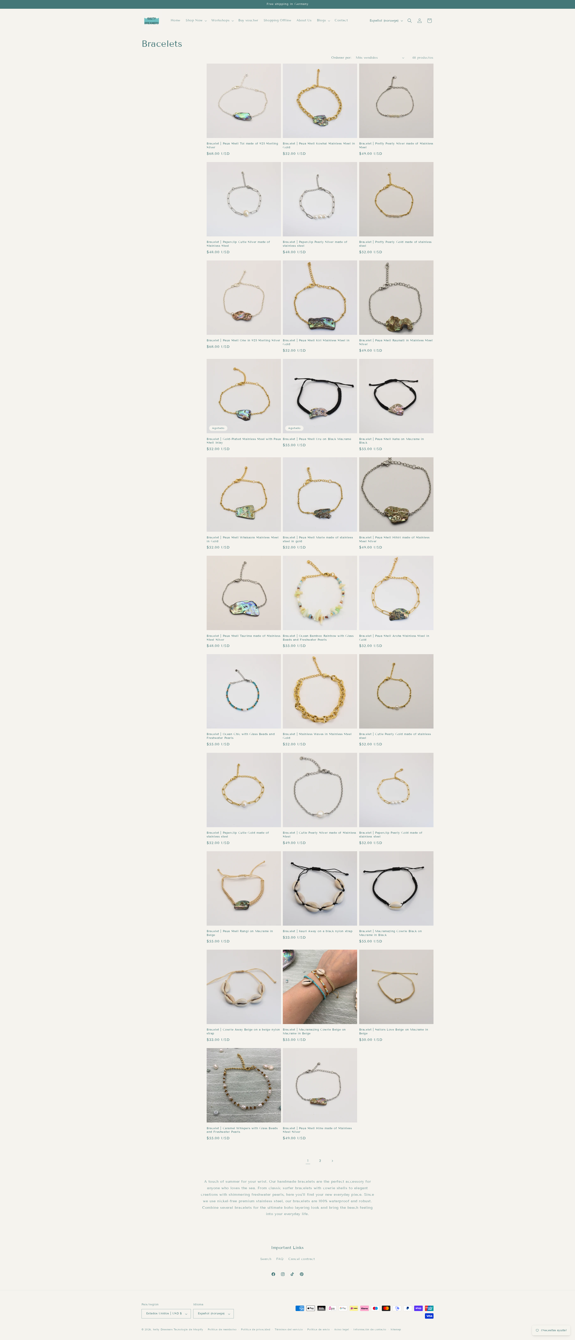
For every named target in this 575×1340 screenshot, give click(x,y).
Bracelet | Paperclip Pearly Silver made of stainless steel (315, 244)
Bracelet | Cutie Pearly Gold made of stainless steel (395, 736)
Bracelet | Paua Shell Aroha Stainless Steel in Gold (394, 638)
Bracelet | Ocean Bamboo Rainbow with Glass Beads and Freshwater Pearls (318, 638)
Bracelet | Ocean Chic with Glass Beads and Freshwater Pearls (241, 736)
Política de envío (318, 1329)
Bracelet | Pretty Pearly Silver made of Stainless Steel (396, 145)
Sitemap (396, 1329)
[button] (196, 20)
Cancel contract (301, 1259)
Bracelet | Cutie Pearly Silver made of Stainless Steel (319, 834)
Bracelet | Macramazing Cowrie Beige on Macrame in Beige (314, 1031)
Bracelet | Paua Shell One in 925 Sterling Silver (243, 340)
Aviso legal (341, 1329)
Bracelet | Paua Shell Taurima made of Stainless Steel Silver (243, 638)
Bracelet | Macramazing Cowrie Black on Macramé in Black (390, 933)
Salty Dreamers (163, 1329)
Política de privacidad (255, 1329)
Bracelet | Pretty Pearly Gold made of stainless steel (395, 244)
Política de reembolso (222, 1329)
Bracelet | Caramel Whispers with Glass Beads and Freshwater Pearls (242, 1130)
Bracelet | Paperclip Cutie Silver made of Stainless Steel (238, 244)
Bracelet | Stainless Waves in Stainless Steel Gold (317, 736)
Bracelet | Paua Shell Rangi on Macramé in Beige (240, 933)
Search (266, 1259)
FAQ (280, 1259)
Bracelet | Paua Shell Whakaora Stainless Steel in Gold (243, 539)
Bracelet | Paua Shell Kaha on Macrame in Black (391, 441)
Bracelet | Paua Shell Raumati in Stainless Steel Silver (396, 342)
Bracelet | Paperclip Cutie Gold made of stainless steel (238, 834)
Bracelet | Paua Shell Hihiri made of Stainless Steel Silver (394, 539)
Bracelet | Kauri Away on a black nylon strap (317, 931)
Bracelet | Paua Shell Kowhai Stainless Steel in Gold (319, 145)
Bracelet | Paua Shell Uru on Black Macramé (317, 439)
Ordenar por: (341, 58)
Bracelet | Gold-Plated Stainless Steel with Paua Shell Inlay (244, 441)
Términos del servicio (289, 1329)
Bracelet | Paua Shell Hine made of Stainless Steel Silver (317, 1130)
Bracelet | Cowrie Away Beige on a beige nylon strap (243, 1031)
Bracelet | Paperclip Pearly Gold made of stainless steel (390, 834)
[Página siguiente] (332, 1161)
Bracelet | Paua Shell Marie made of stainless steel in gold (318, 539)
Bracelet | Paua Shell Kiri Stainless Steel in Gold (316, 342)
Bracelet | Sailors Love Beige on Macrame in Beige (393, 1031)
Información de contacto (369, 1329)
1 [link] (308, 1160)
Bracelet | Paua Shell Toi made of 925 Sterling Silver (242, 145)
